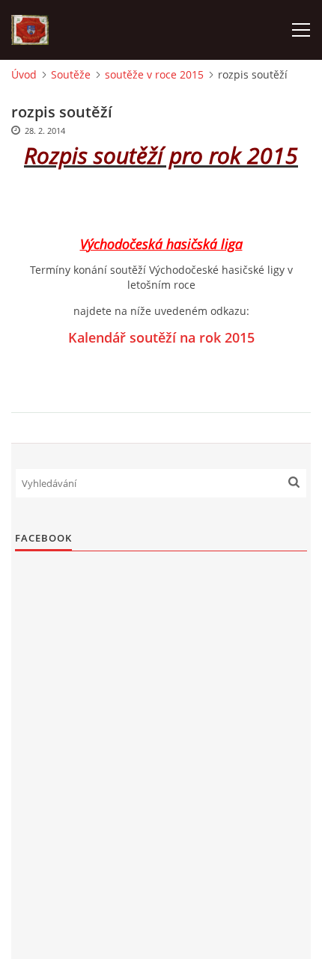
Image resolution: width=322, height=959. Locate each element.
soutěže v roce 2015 (154, 74)
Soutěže (71, 74)
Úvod (24, 74)
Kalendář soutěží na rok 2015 (161, 337)
